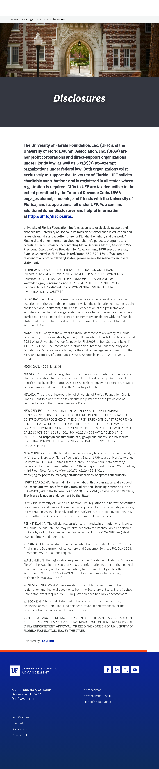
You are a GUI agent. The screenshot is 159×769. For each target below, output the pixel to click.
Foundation (42, 19)
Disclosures (20, 729)
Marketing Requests (97, 702)
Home (14, 19)
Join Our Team (22, 717)
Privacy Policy (21, 735)
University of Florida (37, 690)
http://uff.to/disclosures (50, 216)
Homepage (27, 19)
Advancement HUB (96, 690)
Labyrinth (47, 641)
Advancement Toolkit (98, 696)
